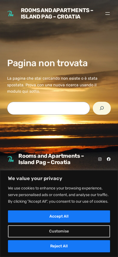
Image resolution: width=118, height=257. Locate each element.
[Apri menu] (107, 13)
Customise (59, 231)
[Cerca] (102, 108)
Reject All (59, 246)
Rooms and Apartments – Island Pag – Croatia (57, 13)
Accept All (59, 216)
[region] (59, 213)
